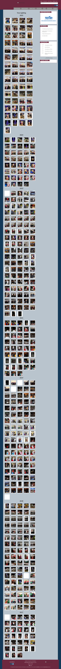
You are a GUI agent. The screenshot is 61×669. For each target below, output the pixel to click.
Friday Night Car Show (48, 45)
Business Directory (17, 8)
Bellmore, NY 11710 (30, 662)
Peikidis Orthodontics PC (46, 33)
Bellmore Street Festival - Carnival (49, 53)
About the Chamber (25, 8)
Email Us (31, 665)
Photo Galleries (49, 8)
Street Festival (39, 8)
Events (44, 8)
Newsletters (55, 8)
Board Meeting (47, 47)
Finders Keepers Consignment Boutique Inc (47, 31)
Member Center (32, 8)
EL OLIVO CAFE (44, 35)
